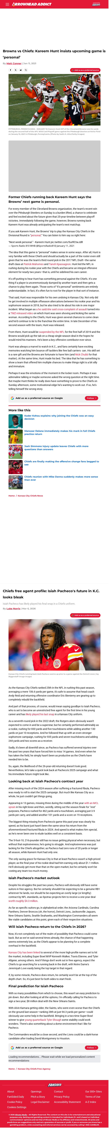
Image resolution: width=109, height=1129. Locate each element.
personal (36, 235)
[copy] (26, 70)
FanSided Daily (15, 1096)
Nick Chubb (81, 354)
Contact (58, 1091)
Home (12, 495)
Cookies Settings (16, 1107)
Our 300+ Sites (93, 1091)
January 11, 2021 (65, 245)
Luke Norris (13, 608)
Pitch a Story (38, 1096)
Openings (36, 1091)
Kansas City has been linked (24, 952)
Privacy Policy (62, 1096)
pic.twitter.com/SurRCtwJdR (67, 242)
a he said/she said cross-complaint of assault (61, 309)
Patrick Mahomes (34, 264)
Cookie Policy (14, 1101)
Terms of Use (92, 1096)
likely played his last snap (40, 714)
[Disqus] (60, 537)
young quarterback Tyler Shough (43, 1019)
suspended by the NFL (51, 331)
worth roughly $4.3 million (23, 900)
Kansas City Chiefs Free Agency (34, 1069)
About (10, 1091)
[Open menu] (7, 4)
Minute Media (21, 1115)
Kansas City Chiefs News (30, 495)
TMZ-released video (22, 313)
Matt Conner (14, 63)
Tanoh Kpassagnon (60, 264)
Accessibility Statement (67, 1101)
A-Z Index (90, 1101)
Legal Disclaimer (40, 1101)
